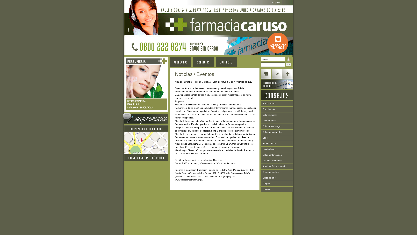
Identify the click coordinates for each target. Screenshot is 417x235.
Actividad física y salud (274, 166)
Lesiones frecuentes (272, 160)
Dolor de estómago (271, 126)
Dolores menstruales (272, 132)
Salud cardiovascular (272, 155)
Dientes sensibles (271, 172)
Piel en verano (269, 103)
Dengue (266, 183)
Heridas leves (269, 149)
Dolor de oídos (269, 120)
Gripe (265, 138)
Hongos (266, 189)
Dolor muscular (270, 115)
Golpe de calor (269, 178)
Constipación (269, 109)
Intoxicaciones (269, 143)
